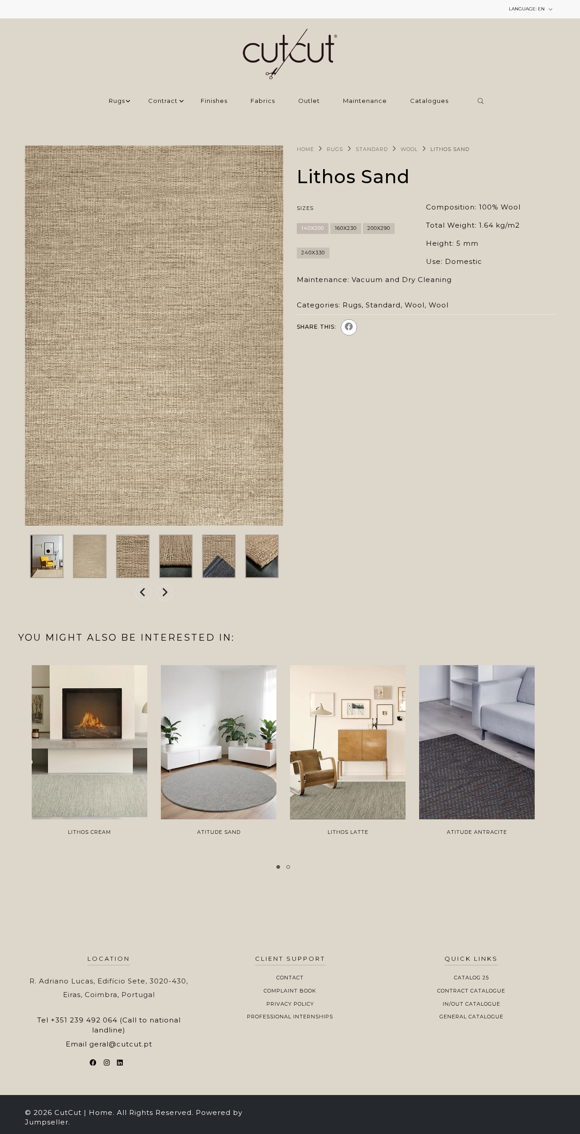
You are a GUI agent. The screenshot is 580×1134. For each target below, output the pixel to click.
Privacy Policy (290, 1004)
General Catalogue (471, 1016)
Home (305, 149)
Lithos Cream (89, 832)
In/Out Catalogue (471, 1004)
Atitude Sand (219, 832)
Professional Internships (290, 1016)
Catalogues (429, 101)
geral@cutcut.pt (120, 1044)
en (527, 9)
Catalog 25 (471, 977)
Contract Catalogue (471, 991)
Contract (163, 101)
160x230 (346, 228)
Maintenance (365, 101)
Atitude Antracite (477, 832)
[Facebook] (349, 327)
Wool (409, 149)
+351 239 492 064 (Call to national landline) (116, 1025)
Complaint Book (290, 991)
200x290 (378, 228)
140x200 (312, 228)
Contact (290, 977)
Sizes (305, 208)
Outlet (309, 101)
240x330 (313, 252)
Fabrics (263, 101)
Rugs (117, 101)
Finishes (214, 101)
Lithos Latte (348, 832)
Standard (372, 149)
